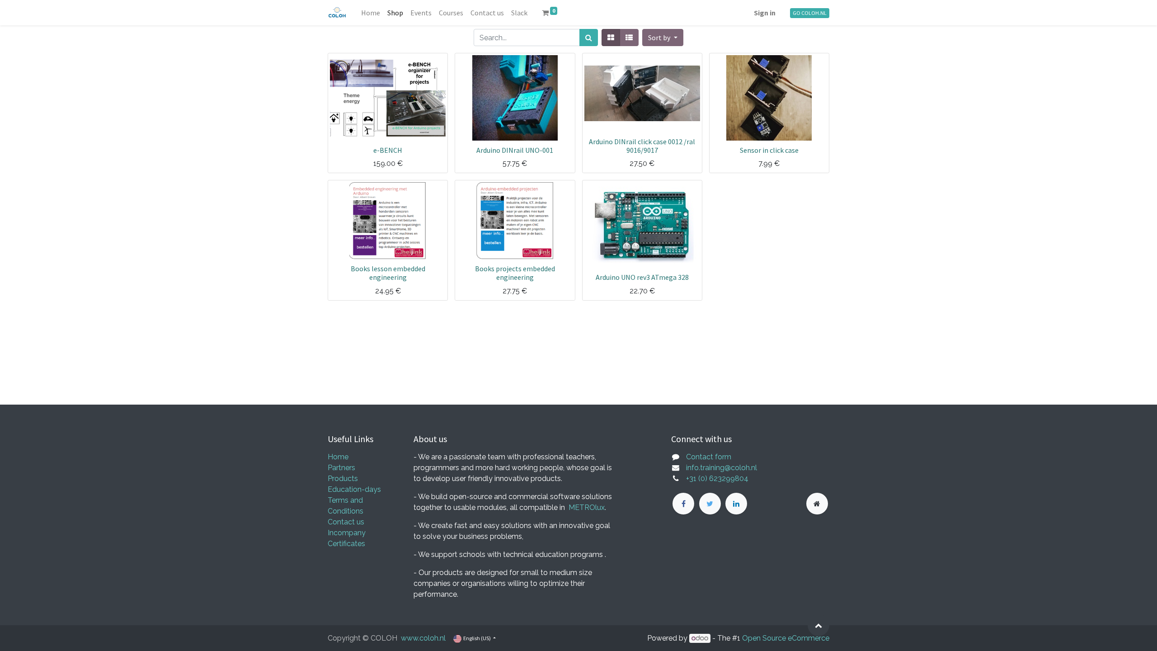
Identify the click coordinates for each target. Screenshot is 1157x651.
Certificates (346, 543)
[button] (662, 37)
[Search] (588, 37)
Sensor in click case (769, 150)
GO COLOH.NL (810, 12)
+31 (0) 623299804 (717, 478)
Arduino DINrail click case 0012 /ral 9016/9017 (642, 146)
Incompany (347, 532)
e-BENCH (387, 150)
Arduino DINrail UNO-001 (514, 150)
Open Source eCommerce (785, 638)
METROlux (587, 507)
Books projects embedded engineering (515, 273)
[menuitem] (370, 13)
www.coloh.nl (423, 638)
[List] (629, 37)
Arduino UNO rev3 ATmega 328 (642, 277)
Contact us (346, 522)
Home (338, 457)
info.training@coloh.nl (721, 467)
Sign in (765, 12)
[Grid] (611, 37)
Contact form (708, 457)
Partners (341, 467)
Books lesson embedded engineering (388, 273)
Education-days (354, 489)
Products (343, 478)
